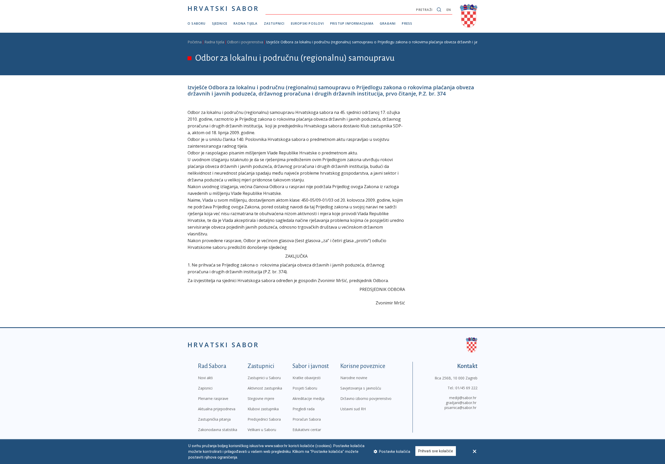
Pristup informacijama (352, 23)
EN (449, 10)
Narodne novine (353, 377)
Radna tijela (245, 23)
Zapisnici (205, 388)
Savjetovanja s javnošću (360, 388)
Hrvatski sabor (223, 8)
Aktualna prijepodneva (216, 408)
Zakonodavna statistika (217, 429)
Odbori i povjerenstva (245, 41)
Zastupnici (274, 23)
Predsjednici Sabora (264, 419)
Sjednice (220, 23)
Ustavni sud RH (353, 408)
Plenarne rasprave (213, 398)
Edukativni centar (306, 429)
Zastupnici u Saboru (264, 377)
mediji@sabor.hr (462, 397)
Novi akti (205, 377)
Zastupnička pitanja (214, 419)
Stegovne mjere (261, 398)
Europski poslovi (307, 23)
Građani (388, 23)
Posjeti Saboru (304, 388)
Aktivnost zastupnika (265, 388)
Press (407, 23)
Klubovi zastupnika (263, 408)
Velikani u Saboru (262, 429)
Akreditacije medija (308, 398)
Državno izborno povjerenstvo (365, 398)
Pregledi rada (303, 408)
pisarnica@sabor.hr (460, 407)
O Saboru (197, 23)
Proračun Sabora (306, 419)
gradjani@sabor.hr (461, 402)
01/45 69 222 (466, 387)
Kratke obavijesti (306, 377)
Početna (195, 41)
